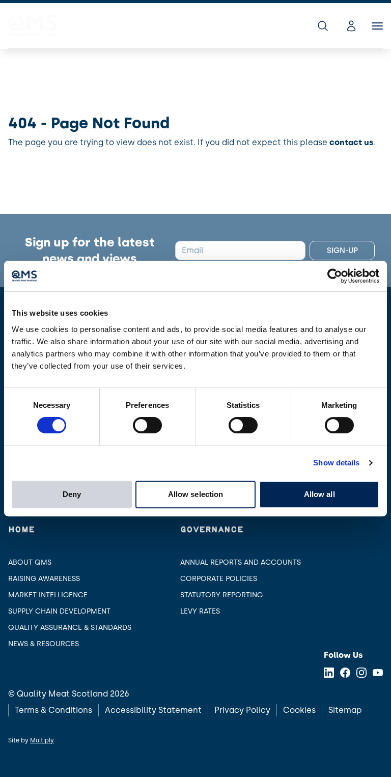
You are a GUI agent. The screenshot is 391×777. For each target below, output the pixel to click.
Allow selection (196, 494)
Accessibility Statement (153, 710)
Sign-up (342, 250)
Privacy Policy (242, 710)
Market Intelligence (48, 595)
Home (21, 529)
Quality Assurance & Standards (69, 627)
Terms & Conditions (53, 710)
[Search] (323, 26)
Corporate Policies (218, 578)
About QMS (29, 562)
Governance (211, 529)
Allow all (319, 494)
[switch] (147, 425)
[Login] (351, 26)
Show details (336, 462)
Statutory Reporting (221, 595)
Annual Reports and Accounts (240, 562)
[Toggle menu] (377, 26)
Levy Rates (200, 611)
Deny (72, 494)
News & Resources (43, 644)
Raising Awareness (44, 578)
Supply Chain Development (59, 611)
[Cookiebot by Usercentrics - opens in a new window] (334, 276)
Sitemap (345, 710)
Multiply (42, 740)
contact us (351, 142)
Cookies (299, 710)
